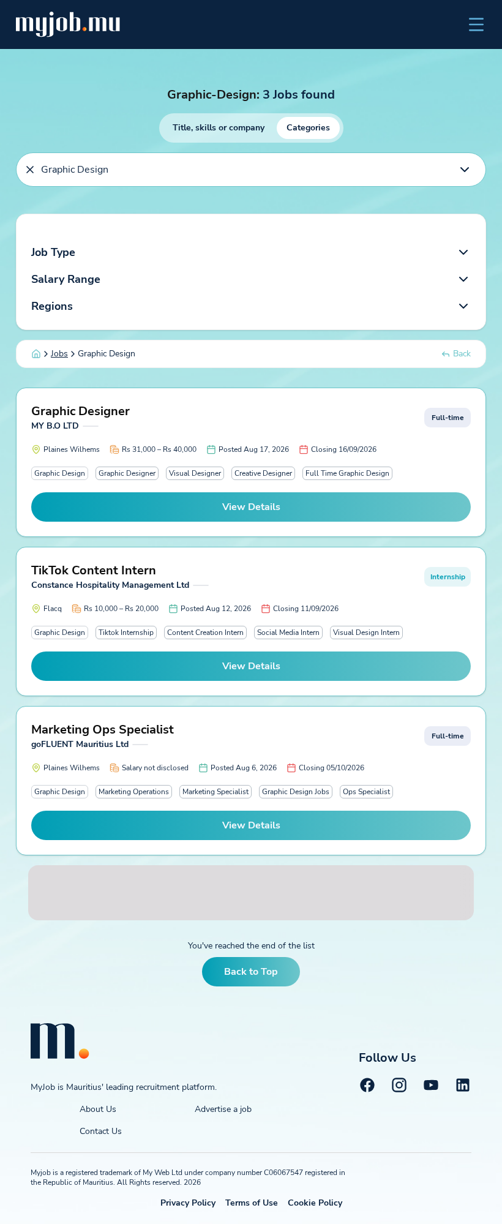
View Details (251, 507)
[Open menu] (476, 24)
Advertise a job (223, 1109)
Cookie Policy (315, 1203)
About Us (98, 1109)
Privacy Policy (187, 1203)
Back (462, 353)
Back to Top (251, 971)
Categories (308, 127)
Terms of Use (251, 1203)
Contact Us (101, 1131)
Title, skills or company (218, 127)
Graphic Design (59, 473)
